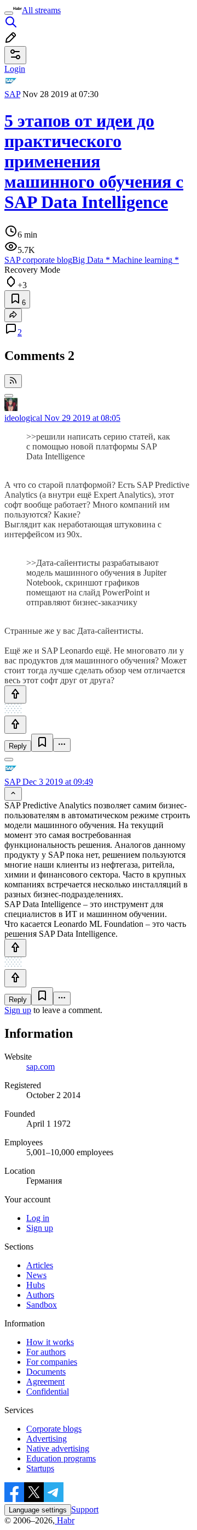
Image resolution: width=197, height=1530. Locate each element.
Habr (64, 1520)
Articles (39, 1265)
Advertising (46, 1438)
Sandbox (41, 1304)
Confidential (47, 1391)
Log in (37, 1218)
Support (85, 1509)
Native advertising (57, 1448)
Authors (40, 1295)
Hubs (35, 1285)
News (36, 1275)
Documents (46, 1371)
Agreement (45, 1381)
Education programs (61, 1458)
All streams (41, 10)
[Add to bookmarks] (42, 743)
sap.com (40, 1066)
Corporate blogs (54, 1428)
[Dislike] (15, 725)
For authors (46, 1352)
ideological (23, 418)
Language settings (38, 1510)
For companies (51, 1361)
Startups (40, 1468)
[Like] (15, 694)
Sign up (17, 1010)
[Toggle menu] (8, 13)
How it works (50, 1342)
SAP (12, 94)
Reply (18, 746)
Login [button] (14, 69)
